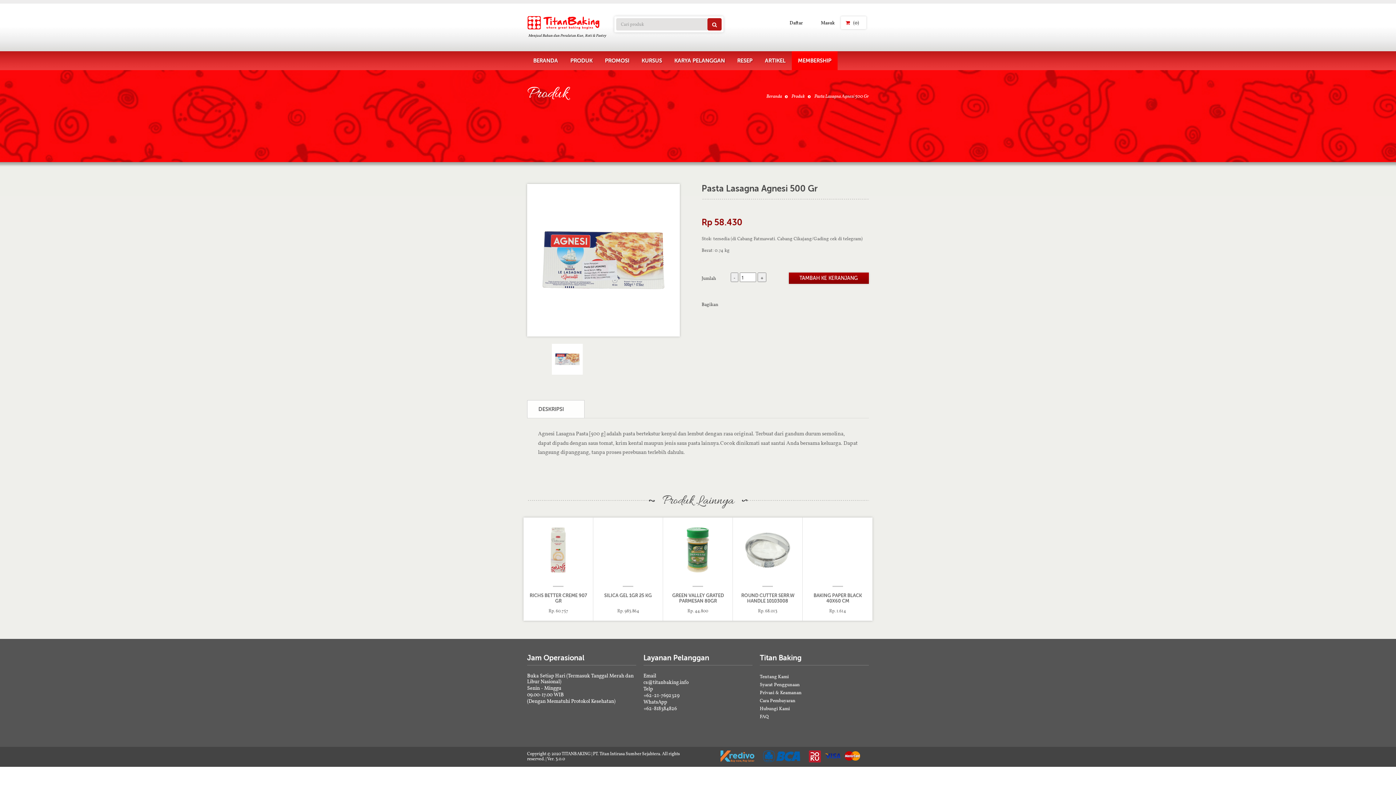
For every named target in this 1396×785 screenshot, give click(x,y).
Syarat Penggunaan (780, 684)
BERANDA (545, 60)
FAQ (764, 716)
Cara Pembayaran (777, 700)
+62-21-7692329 (661, 695)
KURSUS (652, 60)
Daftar (796, 22)
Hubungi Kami (775, 708)
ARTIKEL (775, 60)
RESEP (745, 60)
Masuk (828, 22)
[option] (603, 260)
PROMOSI (617, 60)
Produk (798, 96)
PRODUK (581, 60)
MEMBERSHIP (814, 60)
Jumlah (709, 278)
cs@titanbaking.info (666, 682)
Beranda (774, 96)
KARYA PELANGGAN (699, 60)
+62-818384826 (660, 708)
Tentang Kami (774, 676)
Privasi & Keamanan (781, 692)
